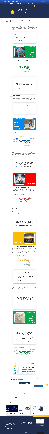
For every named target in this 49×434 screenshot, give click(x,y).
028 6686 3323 (10, 428)
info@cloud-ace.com (8, 426)
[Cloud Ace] (7, 1)
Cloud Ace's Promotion (17, 379)
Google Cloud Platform (34, 378)
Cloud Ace (40, 20)
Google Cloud (18, 20)
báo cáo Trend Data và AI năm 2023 (31, 20)
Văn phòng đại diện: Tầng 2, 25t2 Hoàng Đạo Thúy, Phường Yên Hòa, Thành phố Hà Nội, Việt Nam (10, 424)
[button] (24, 383)
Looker (23, 272)
